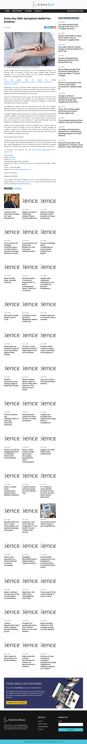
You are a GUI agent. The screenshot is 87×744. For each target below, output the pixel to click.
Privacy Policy (42, 724)
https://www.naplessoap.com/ (20, 169)
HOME (7, 11)
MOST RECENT (17, 11)
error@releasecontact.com (23, 182)
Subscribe (70, 730)
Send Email (11, 159)
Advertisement (43, 727)
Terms (40, 721)
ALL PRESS (28, 11)
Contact (41, 729)
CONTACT (38, 11)
